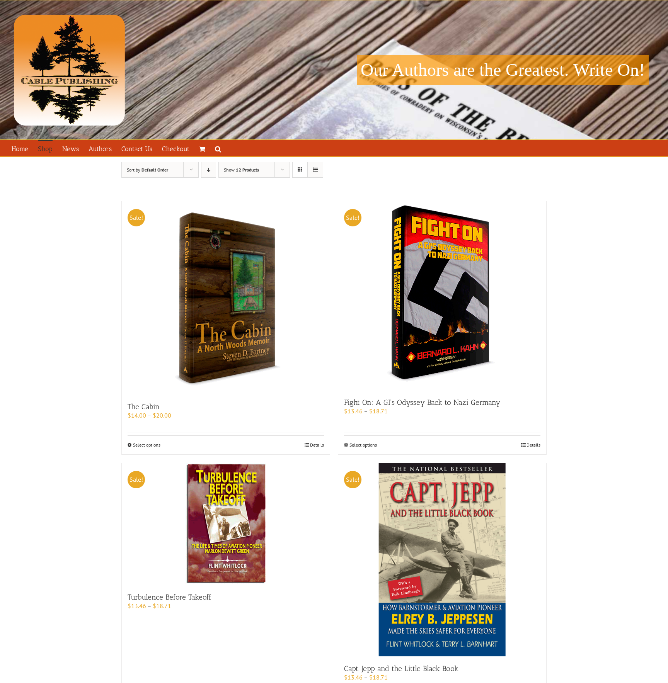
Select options (146, 445)
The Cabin (144, 406)
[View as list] (315, 169)
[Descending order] (208, 170)
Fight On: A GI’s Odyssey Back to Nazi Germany (422, 402)
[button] (218, 148)
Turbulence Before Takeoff (169, 597)
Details (317, 445)
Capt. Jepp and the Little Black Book (401, 668)
